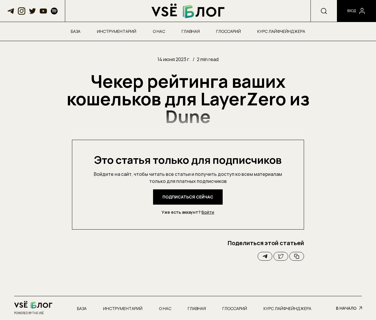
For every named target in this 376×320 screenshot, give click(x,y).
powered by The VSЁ (29, 313)
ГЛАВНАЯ (191, 31)
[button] (10, 11)
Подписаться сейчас (187, 197)
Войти (208, 212)
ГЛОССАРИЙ (228, 31)
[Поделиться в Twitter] (280, 256)
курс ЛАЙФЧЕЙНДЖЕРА (281, 31)
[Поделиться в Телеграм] (265, 256)
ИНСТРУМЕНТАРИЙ (116, 31)
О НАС (159, 31)
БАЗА (75, 31)
